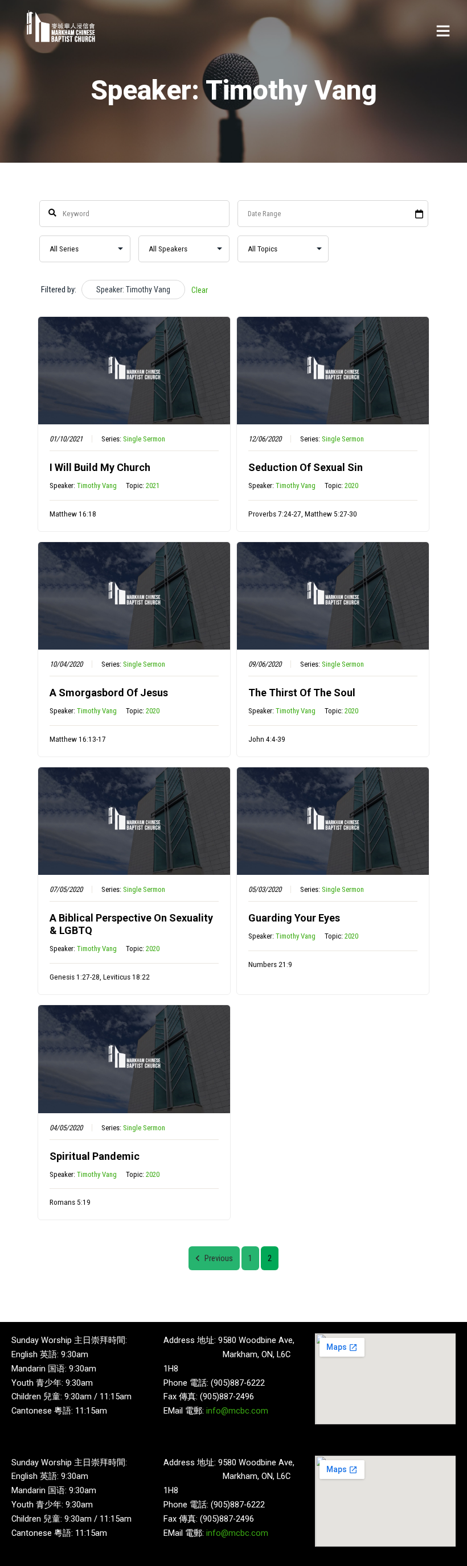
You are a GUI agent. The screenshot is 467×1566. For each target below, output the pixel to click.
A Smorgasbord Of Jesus (109, 693)
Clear (199, 290)
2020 (351, 485)
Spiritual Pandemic (95, 1156)
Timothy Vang (97, 485)
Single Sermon (144, 439)
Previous (218, 1258)
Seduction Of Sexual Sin (305, 467)
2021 (152, 485)
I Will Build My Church (100, 467)
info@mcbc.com (237, 1411)
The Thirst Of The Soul (301, 693)
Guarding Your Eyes (294, 918)
